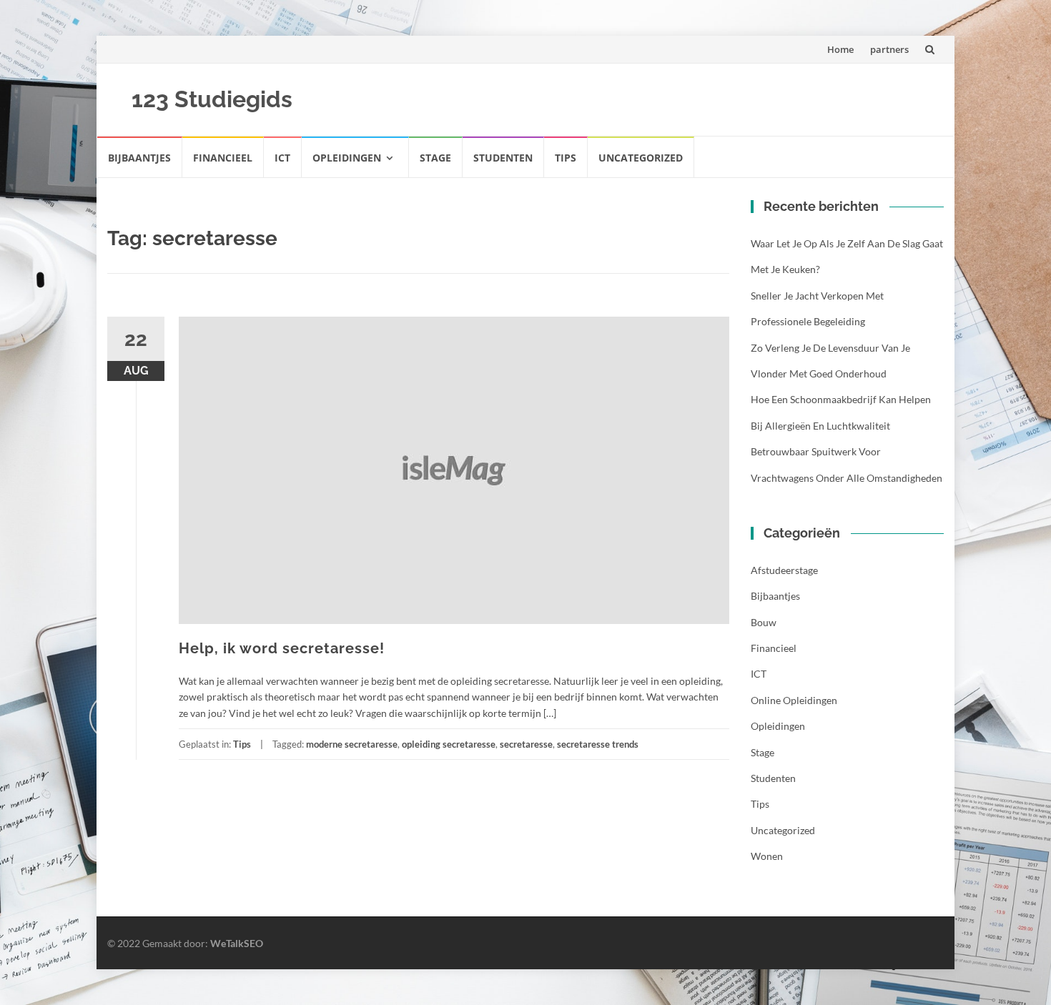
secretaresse (526, 744)
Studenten (503, 157)
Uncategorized (640, 157)
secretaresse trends (597, 744)
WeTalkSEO (236, 943)
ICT (282, 157)
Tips (565, 157)
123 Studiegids (212, 99)
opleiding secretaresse (448, 744)
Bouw (763, 622)
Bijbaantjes (139, 157)
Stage (435, 157)
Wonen (767, 856)
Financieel (222, 157)
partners (889, 49)
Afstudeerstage (784, 570)
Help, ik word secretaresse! (282, 648)
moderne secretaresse (352, 744)
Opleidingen (346, 157)
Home (840, 49)
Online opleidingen (794, 700)
